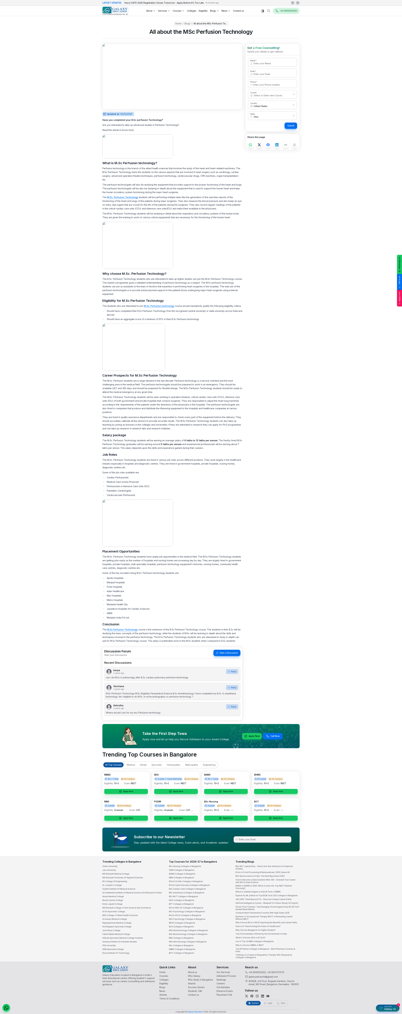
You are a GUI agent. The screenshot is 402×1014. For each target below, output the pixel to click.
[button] (393, 927)
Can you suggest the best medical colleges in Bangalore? (367, 980)
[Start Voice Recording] (342, 1008)
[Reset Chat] (393, 934)
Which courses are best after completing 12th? (362, 987)
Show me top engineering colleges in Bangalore (363, 993)
